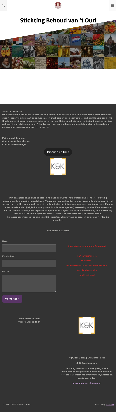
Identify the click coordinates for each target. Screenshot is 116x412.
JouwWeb (110, 404)
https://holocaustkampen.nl (86, 383)
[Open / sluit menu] (112, 5)
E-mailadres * (8, 256)
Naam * (5, 241)
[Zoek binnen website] (3, 5)
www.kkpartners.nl (87, 275)
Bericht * (6, 271)
